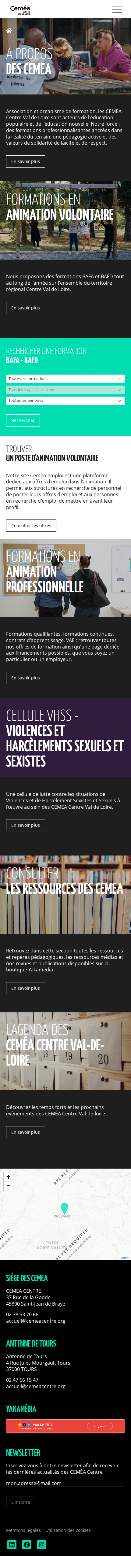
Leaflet (124, 1257)
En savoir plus (25, 161)
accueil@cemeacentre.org (36, 1321)
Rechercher (23, 420)
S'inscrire (20, 1502)
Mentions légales (23, 1530)
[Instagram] (41, 1547)
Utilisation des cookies (68, 1530)
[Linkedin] (11, 1547)
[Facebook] (26, 1547)
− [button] (8, 1186)
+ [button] (8, 1177)
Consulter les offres (31, 525)
